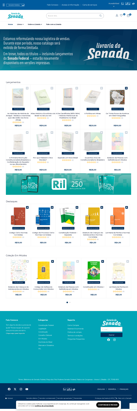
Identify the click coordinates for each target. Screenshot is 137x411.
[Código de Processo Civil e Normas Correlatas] (43, 216)
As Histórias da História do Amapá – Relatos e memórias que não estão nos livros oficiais (18, 116)
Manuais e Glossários (46, 345)
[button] (117, 109)
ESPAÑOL (112, 389)
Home (10, 24)
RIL (39, 349)
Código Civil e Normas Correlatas (18, 234)
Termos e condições (75, 336)
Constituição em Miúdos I (93, 287)
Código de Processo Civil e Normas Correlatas (43, 234)
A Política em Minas (92, 113)
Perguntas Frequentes (76, 339)
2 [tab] (69, 302)
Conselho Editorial (45, 335)
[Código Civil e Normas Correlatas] (18, 216)
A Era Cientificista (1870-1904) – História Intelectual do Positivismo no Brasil (68, 115)
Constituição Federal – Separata (68, 234)
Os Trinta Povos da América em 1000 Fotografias (117, 114)
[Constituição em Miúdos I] (93, 270)
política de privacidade (44, 406)
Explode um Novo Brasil (68, 158)
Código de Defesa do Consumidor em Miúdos (43, 288)
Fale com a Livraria (53, 24)
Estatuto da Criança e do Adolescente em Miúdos (18, 288)
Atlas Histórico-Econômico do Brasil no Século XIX (43, 114)
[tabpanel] (18, 278)
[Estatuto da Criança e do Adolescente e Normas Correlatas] (92, 216)
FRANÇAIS (124, 389)
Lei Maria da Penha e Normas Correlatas (118, 234)
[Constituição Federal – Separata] (68, 216)
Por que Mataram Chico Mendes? (43, 159)
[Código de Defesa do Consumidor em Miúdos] (43, 270)
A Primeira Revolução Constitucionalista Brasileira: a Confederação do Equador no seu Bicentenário (18, 161)
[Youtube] (26, 389)
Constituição (43, 332)
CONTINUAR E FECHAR (107, 405)
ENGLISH (101, 389)
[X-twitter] (15, 389)
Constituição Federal (46, 325)
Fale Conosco (12, 320)
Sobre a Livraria (34, 24)
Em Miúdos (42, 339)
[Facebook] (108, 339)
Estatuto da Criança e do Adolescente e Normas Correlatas (93, 235)
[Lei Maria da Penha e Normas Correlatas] (117, 216)
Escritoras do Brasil (45, 342)
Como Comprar (73, 325)
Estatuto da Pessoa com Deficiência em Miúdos (117, 159)
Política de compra (74, 332)
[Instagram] (114, 339)
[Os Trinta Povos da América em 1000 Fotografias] (117, 97)
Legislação (42, 329)
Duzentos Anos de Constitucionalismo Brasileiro (93, 159)
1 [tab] (67, 302)
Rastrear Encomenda (75, 329)
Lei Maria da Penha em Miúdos (118, 288)
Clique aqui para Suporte (15, 333)
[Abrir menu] (3, 5)
